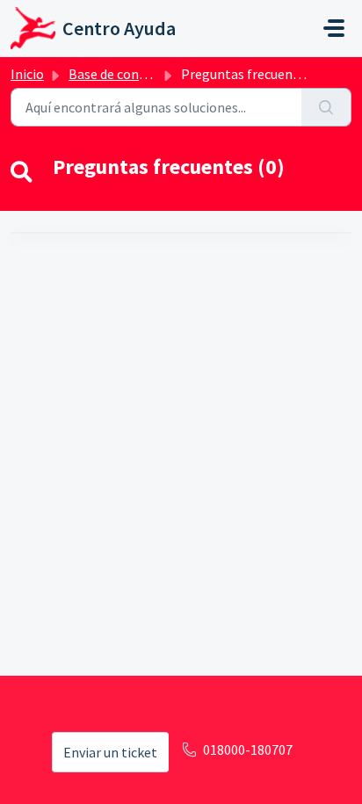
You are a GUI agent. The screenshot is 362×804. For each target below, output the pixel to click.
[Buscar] (326, 107)
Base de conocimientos (138, 74)
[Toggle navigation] (333, 28)
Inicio (27, 74)
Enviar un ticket (110, 752)
